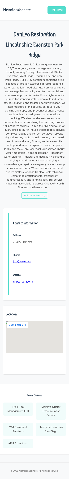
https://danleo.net (23, 281)
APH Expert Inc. (18, 443)
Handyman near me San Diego (51, 429)
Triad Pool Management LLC (18, 409)
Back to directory (34, 195)
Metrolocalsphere (17, 10)
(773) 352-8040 (22, 261)
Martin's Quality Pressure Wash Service (50, 411)
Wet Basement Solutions (18, 429)
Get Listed (57, 10)
